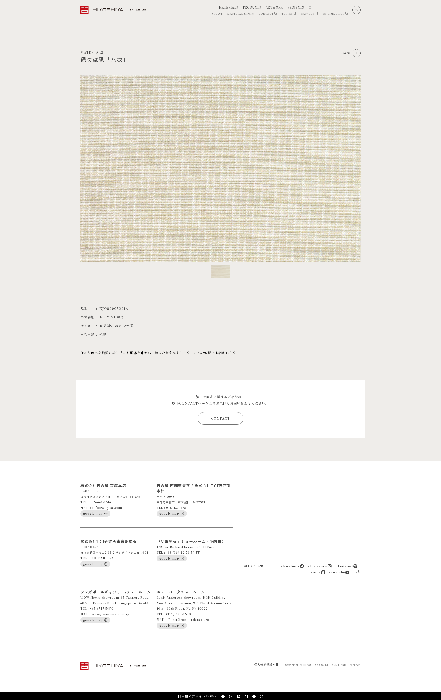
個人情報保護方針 (266, 664)
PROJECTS (296, 7)
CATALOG (308, 13)
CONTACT (266, 13)
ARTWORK (274, 7)
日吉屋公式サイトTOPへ (197, 696)
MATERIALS (228, 7)
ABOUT (217, 13)
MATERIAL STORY (240, 13)
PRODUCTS (252, 7)
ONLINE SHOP (334, 13)
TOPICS (287, 13)
